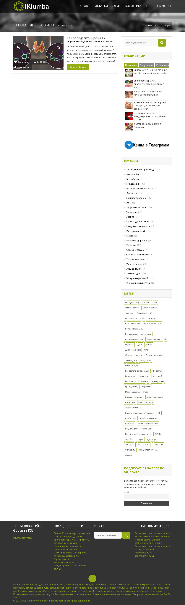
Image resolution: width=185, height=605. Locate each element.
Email (126, 492)
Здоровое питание (136, 207)
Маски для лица (132, 392)
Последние (131, 65)
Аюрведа (129, 313)
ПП (159, 413)
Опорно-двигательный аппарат (139, 413)
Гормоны (129, 344)
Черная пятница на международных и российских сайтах (70, 565)
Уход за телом (134, 268)
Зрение (130, 216)
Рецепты (131, 245)
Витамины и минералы (138, 188)
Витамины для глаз (134, 339)
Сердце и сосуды (135, 249)
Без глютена (131, 318)
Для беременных (133, 350)
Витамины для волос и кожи (138, 334)
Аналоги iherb (133, 174)
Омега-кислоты (132, 407)
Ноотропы (130, 402)
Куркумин (146, 386)
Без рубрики (132, 179)
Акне (154, 302)
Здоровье (84, 6)
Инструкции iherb (135, 231)
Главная (147, 25)
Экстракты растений (137, 278)
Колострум (130, 376)
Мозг (145, 392)
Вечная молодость (152, 323)
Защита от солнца (154, 355)
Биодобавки (132, 183)
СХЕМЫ (116, 6)
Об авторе (164, 6)
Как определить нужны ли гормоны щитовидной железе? (89, 39)
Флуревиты (130, 449)
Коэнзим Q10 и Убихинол (136, 381)
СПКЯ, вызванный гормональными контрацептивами (145, 552)
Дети (139, 344)
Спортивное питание (137, 254)
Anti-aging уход (132, 302)
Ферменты (158, 444)
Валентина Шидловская (24, 67)
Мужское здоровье (136, 240)
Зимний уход (131, 360)
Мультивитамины (155, 397)
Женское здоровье (136, 197)
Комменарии (163, 65)
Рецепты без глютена (148, 423)
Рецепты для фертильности (138, 434)
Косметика (133, 6)
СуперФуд (151, 439)
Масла (129, 235)
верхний (92, 578)
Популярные (146, 65)
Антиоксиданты (149, 307)
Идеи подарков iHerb (137, 221)
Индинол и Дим (132, 365)
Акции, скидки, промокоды (140, 169)
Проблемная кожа (148, 418)
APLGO (145, 302)
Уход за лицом (134, 264)
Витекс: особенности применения (153, 536)
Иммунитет (145, 360)
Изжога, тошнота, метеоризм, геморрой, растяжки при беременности (70, 556)
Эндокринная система (138, 282)
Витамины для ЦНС (134, 328)
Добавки (101, 6)
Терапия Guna (143, 444)
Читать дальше (77, 67)
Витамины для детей (156, 339)
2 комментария (24, 62)
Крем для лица (132, 386)
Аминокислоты (132, 307)
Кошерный (157, 376)
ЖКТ (128, 202)
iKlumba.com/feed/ (22, 537)
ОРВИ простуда (145, 402)
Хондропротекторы (148, 449)
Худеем (128, 455)
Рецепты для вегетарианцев (138, 428)
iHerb (149, 6)
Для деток (131, 193)
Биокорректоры (147, 318)
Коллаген (157, 371)
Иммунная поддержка (138, 226)
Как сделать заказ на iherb (137, 371)
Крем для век (158, 381)
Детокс (148, 344)
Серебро (129, 439)
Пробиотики (131, 418)
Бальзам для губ (144, 313)
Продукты (129, 423)
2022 (157, 25)
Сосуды (140, 439)
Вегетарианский (132, 323)
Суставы (129, 444)
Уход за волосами (135, 259)
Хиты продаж (133, 273)
